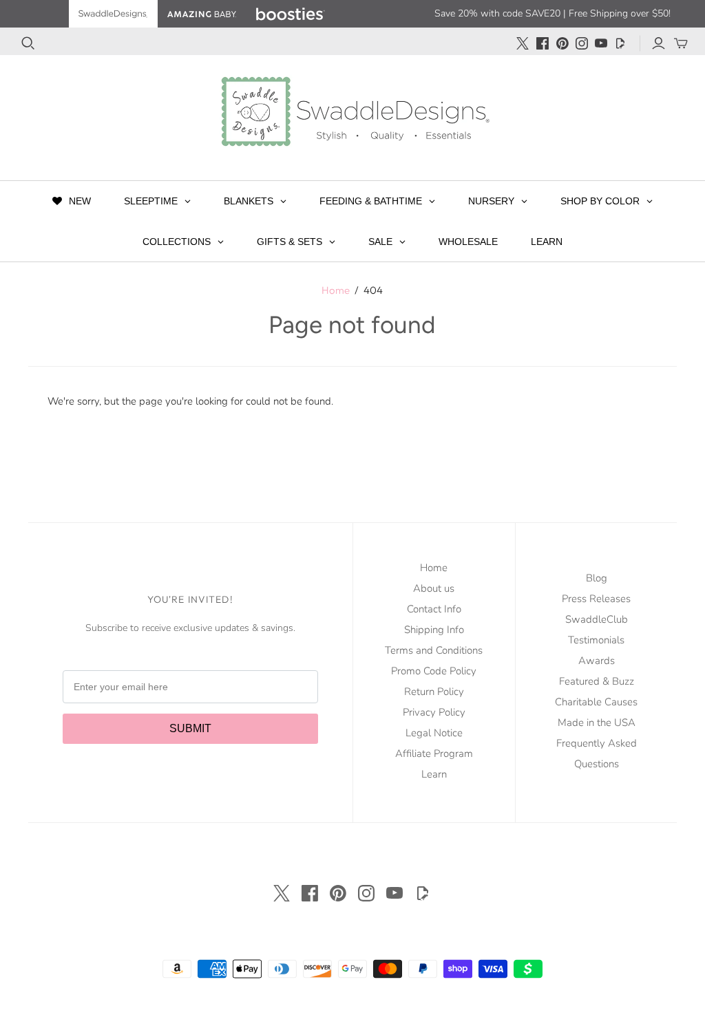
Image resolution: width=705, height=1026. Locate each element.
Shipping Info (434, 630)
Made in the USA (596, 722)
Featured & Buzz (596, 681)
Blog (596, 578)
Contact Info (434, 609)
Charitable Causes (596, 702)
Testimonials (596, 640)
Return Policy (434, 691)
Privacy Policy (434, 712)
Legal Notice (434, 733)
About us (433, 588)
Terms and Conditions (434, 650)
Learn (434, 774)
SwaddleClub (596, 619)
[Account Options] (658, 43)
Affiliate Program (434, 753)
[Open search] (28, 43)
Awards (596, 660)
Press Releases (596, 599)
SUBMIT (190, 728)
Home (336, 290)
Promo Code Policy (433, 671)
